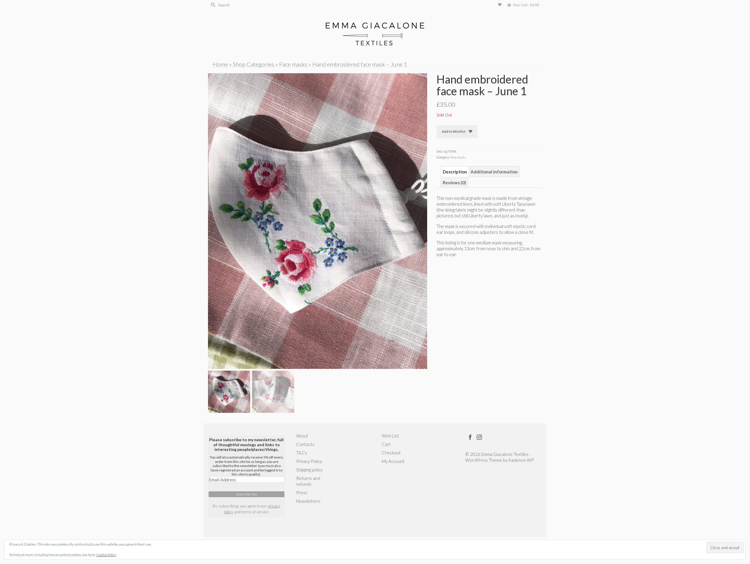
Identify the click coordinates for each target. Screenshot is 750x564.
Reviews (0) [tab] (454, 182)
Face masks (458, 157)
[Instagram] (479, 437)
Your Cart (525, 5)
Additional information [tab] (494, 171)
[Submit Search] (212, 4)
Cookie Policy (106, 555)
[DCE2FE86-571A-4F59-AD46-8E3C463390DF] (317, 220)
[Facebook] (470, 437)
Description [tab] (455, 171)
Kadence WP (521, 460)
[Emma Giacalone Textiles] (375, 34)
